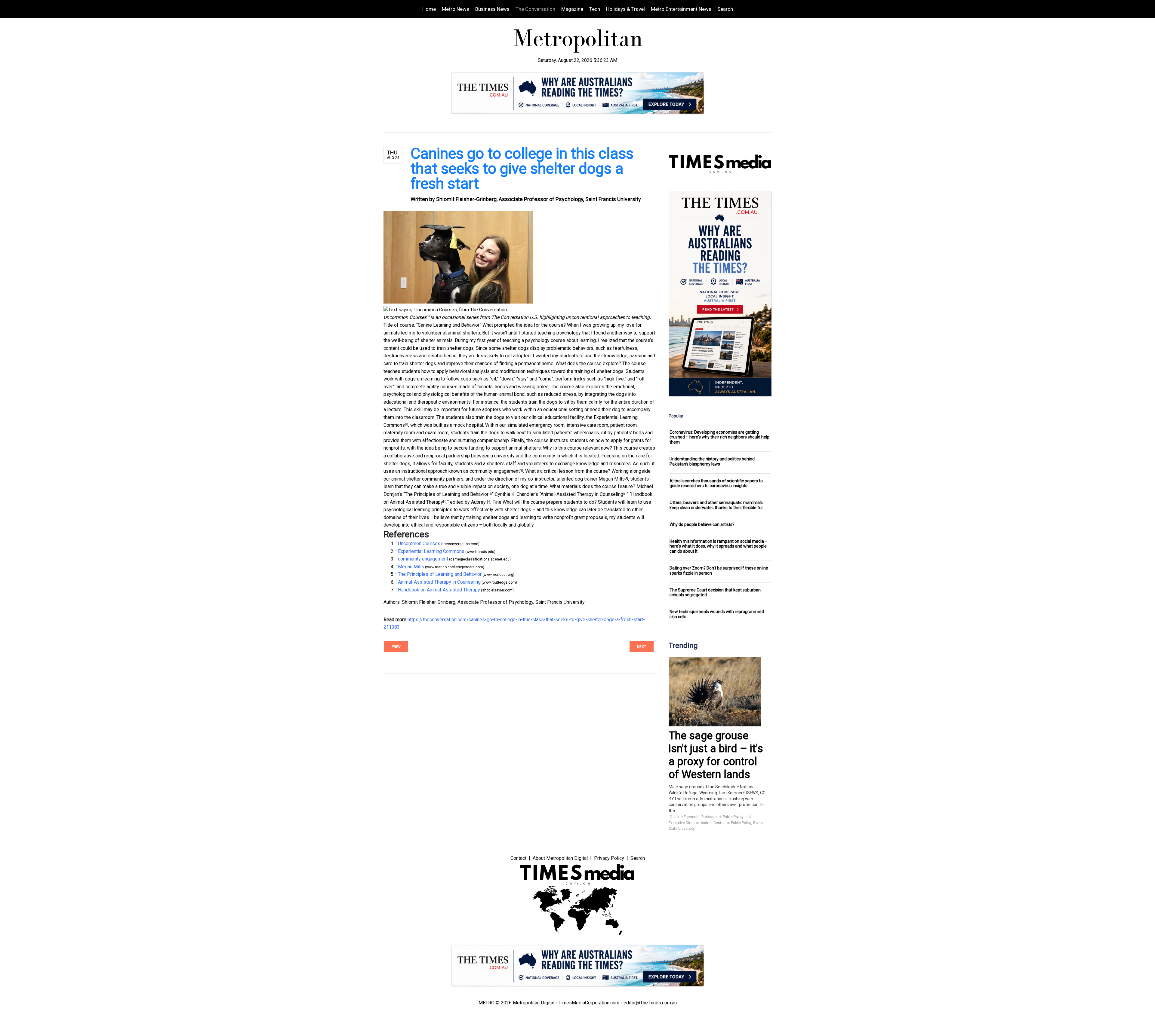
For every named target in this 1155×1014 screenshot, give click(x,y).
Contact (518, 858)
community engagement (495, 471)
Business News (492, 9)
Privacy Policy (609, 858)
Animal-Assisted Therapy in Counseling (582, 494)
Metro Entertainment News (681, 9)
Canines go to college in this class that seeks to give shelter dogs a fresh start (522, 168)
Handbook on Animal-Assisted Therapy (439, 590)
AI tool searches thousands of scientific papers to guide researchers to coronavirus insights (716, 483)
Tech (594, 9)
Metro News (455, 9)
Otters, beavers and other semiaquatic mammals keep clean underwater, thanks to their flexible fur (716, 505)
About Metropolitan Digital (560, 858)
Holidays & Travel (625, 9)
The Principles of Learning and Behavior (446, 494)
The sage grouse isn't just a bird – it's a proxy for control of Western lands (716, 755)
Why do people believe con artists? (702, 524)
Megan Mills (612, 479)
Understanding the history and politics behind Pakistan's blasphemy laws (712, 461)
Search (725, 9)
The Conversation (535, 9)
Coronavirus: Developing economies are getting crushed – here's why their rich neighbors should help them (719, 437)
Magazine (572, 9)
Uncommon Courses (405, 317)
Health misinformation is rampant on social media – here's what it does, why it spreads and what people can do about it (719, 546)
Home (429, 9)
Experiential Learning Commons (431, 551)
